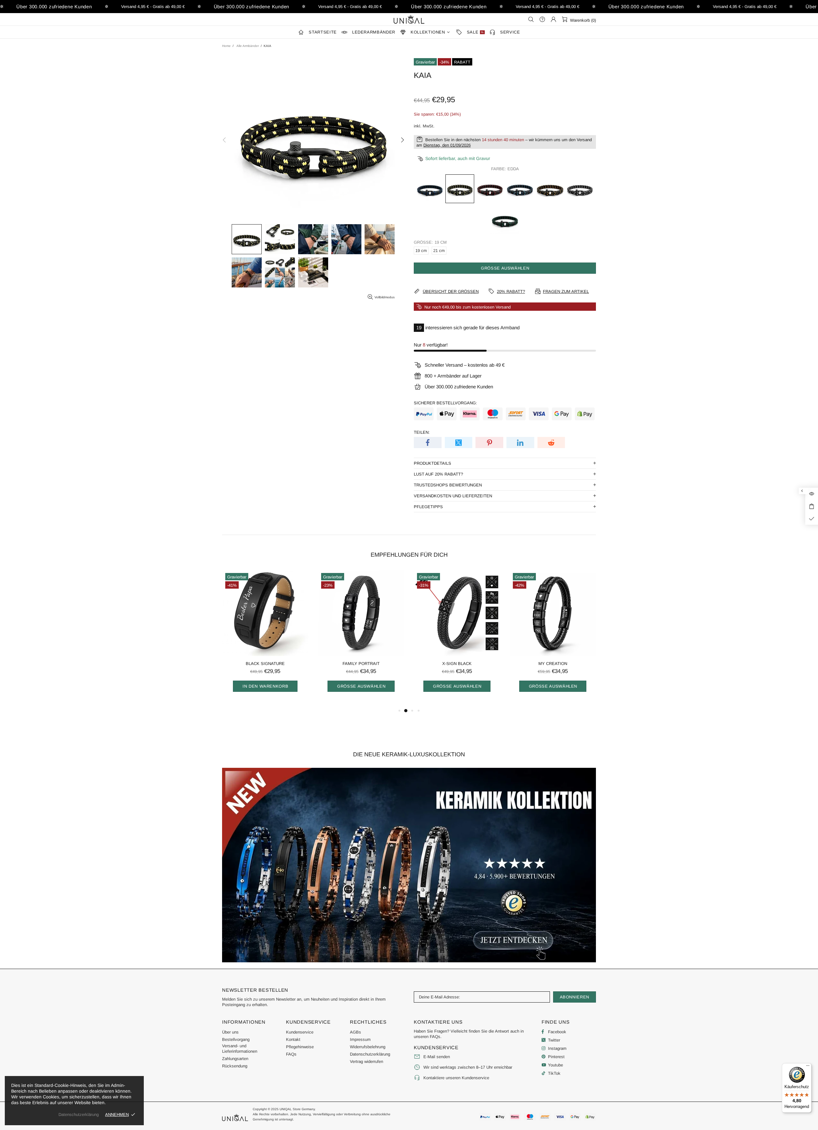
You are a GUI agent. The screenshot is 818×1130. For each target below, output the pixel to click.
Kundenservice (299, 1032)
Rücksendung (234, 1066)
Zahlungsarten (235, 1058)
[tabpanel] (265, 638)
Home (226, 46)
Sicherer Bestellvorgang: (445, 403)
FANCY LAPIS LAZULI (265, 663)
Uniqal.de (409, 19)
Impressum (360, 1039)
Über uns (230, 1032)
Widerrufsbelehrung (367, 1046)
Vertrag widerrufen (366, 1061)
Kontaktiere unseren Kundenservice (456, 1077)
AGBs (355, 1032)
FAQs (291, 1054)
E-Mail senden (436, 1056)
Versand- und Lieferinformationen (239, 1048)
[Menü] (808, 1067)
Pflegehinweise (300, 1046)
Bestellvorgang (236, 1039)
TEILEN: (422, 432)
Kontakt (293, 1039)
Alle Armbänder (247, 46)
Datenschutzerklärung (370, 1054)
